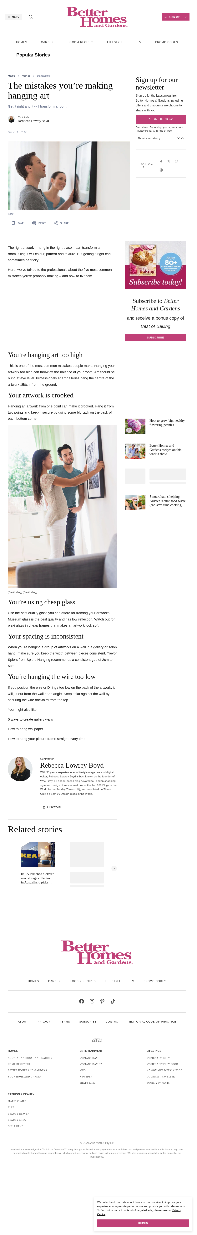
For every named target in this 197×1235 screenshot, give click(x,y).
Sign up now (161, 119)
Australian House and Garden (30, 1058)
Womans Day (89, 1058)
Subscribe (87, 1021)
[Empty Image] (135, 476)
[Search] (30, 17)
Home (11, 75)
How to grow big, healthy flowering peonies (167, 423)
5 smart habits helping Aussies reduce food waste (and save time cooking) (167, 501)
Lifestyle (115, 42)
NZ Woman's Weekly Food (165, 1070)
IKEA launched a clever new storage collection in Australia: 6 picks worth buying (37, 878)
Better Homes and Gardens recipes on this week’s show (165, 450)
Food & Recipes (80, 42)
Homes (21, 42)
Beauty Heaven (18, 1113)
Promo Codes (166, 42)
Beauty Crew (17, 1120)
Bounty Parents (158, 1083)
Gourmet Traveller (161, 1076)
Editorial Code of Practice (152, 1021)
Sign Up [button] (174, 17)
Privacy (44, 1021)
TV (139, 42)
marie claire (17, 1101)
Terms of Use (164, 130)
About (23, 1021)
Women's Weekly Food (162, 1064)
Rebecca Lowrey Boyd (33, 121)
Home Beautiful (19, 1064)
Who (83, 1070)
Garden (47, 42)
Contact (113, 1021)
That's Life (87, 1083)
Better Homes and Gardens (27, 1070)
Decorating (43, 75)
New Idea (86, 1076)
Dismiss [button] (143, 1223)
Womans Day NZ (91, 1064)
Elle (11, 1107)
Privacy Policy (144, 130)
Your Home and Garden (25, 1076)
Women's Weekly (158, 1058)
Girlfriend (16, 1126)
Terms (64, 1021)
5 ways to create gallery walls (30, 719)
